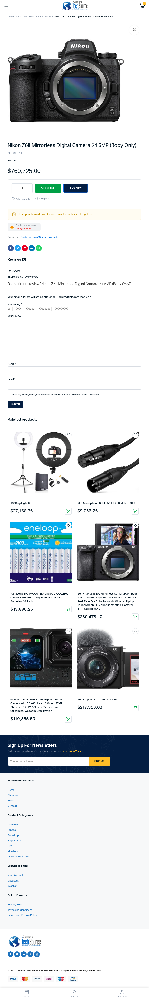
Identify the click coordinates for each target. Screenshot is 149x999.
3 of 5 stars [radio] (31, 309)
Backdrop (13, 835)
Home (11, 17)
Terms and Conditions (20, 910)
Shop (11, 801)
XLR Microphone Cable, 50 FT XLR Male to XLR (106, 503)
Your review (15, 316)
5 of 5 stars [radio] (62, 309)
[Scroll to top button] (143, 983)
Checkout (13, 881)
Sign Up (99, 761)
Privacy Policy (16, 904)
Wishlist (12, 886)
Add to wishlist (23, 199)
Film (10, 846)
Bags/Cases (14, 840)
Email (11, 379)
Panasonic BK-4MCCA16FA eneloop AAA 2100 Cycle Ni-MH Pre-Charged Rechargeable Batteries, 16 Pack (39, 597)
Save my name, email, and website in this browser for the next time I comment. (56, 395)
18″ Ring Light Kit (20, 503)
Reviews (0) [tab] (17, 259)
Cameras (13, 825)
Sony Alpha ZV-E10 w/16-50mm (97, 699)
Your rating (15, 304)
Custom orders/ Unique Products (33, 17)
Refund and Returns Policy (22, 915)
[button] (134, 30)
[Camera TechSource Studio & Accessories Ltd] (75, 5)
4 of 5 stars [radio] (45, 309)
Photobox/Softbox (18, 857)
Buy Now (76, 188)
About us (13, 795)
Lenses (12, 830)
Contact (12, 806)
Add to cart (68, 511)
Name (12, 364)
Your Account (15, 875)
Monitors (13, 851)
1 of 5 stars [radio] (10, 309)
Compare (44, 199)
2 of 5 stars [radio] (19, 309)
